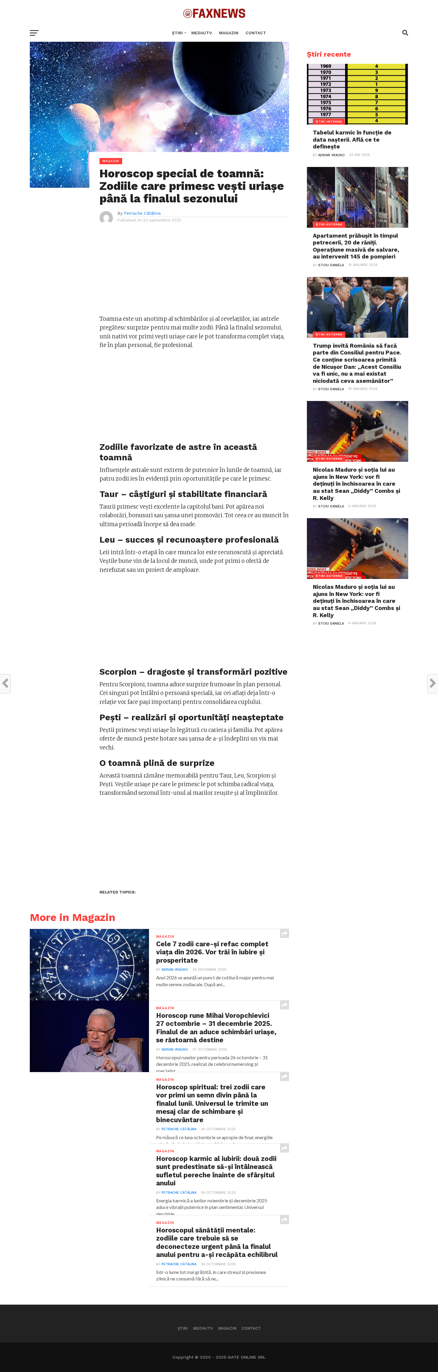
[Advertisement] (194, 273)
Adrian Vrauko (174, 970)
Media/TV (201, 32)
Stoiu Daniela (331, 265)
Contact (256, 32)
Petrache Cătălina (142, 213)
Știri (177, 32)
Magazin (228, 32)
